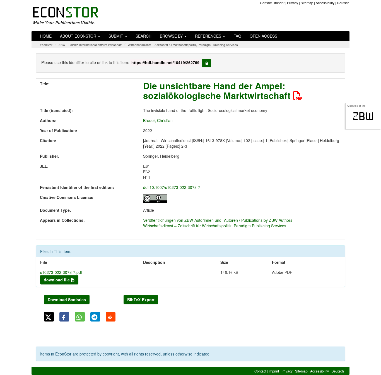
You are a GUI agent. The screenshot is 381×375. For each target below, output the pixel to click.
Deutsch (343, 2)
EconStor (46, 44)
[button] (49, 317)
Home (46, 36)
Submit (116, 36)
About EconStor (78, 36)
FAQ (237, 36)
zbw (363, 116)
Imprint (279, 2)
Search (143, 36)
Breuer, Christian (158, 120)
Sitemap (307, 2)
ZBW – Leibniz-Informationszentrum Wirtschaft (90, 44)
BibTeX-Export (141, 299)
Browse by (172, 36)
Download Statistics (67, 299)
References (208, 36)
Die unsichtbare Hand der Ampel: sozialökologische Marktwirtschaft (218, 90)
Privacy (292, 2)
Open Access (263, 36)
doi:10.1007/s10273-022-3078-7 (171, 187)
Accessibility (325, 2)
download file (57, 280)
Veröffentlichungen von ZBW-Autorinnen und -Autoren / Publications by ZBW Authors (217, 220)
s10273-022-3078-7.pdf (61, 272)
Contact (266, 2)
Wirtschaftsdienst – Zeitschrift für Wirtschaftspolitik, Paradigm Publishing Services (183, 44)
